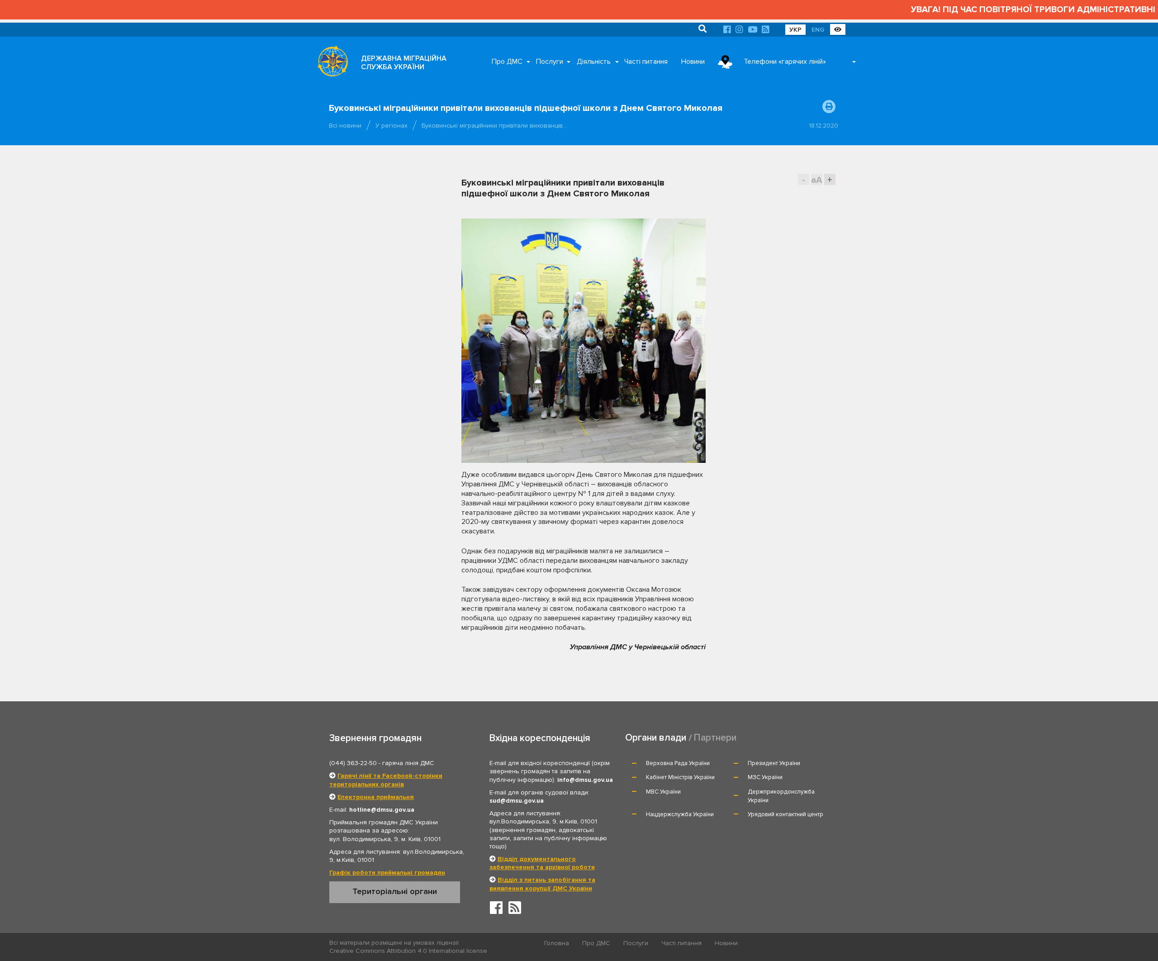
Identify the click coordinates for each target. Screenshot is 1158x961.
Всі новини (345, 125)
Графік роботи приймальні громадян (387, 872)
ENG (818, 29)
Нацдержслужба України (680, 814)
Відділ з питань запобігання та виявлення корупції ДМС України (542, 884)
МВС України (663, 791)
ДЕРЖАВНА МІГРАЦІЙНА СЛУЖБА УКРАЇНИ (403, 62)
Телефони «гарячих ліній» (785, 61)
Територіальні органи (394, 891)
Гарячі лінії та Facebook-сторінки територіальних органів (385, 780)
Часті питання (646, 61)
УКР (795, 29)
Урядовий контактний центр (785, 814)
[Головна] (330, 63)
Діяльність (594, 61)
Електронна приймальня (375, 797)
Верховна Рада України (678, 763)
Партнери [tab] (715, 737)
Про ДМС (507, 61)
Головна (556, 943)
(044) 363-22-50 (353, 763)
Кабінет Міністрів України (680, 777)
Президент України (774, 763)
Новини (693, 61)
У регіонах (391, 125)
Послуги (549, 61)
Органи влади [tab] (655, 737)
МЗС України (765, 777)
